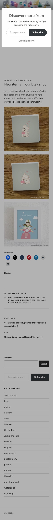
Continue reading (26, 41)
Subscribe (37, 32)
